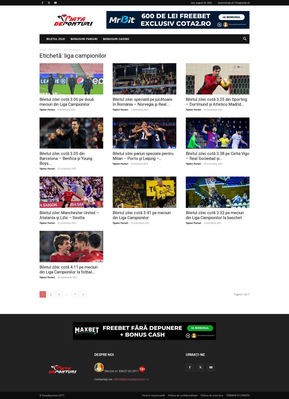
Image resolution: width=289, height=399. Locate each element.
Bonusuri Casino (116, 39)
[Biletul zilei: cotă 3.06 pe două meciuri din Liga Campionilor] (71, 78)
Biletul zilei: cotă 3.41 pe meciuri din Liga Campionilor (142, 215)
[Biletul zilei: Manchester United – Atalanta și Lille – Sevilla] (71, 192)
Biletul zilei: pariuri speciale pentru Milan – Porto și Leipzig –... (143, 156)
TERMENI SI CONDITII (237, 395)
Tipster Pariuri (47, 109)
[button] (244, 39)
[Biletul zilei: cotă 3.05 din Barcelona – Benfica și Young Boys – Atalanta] (71, 133)
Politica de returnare (212, 395)
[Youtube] (55, 3)
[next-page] (83, 294)
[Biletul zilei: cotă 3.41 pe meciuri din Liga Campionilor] (144, 192)
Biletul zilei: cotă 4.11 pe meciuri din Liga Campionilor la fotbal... (69, 269)
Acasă (43, 49)
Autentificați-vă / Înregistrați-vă (233, 2)
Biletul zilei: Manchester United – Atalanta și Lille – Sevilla (69, 215)
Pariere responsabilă (153, 395)
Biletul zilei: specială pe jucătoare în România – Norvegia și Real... (142, 102)
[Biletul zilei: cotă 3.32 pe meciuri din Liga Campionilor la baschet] (217, 192)
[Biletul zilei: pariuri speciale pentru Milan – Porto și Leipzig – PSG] (144, 133)
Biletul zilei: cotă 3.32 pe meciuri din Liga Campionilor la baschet (215, 215)
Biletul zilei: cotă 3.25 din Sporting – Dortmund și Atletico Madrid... (216, 102)
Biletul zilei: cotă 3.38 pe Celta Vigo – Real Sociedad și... (217, 156)
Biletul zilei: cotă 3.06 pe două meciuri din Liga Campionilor (67, 102)
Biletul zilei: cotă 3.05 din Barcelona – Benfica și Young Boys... (66, 158)
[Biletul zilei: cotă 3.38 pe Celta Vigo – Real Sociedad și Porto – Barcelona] (217, 133)
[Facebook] (42, 3)
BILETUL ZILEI (55, 39)
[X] (49, 3)
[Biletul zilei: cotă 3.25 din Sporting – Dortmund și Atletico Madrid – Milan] (217, 78)
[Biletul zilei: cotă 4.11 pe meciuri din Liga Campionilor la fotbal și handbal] (71, 246)
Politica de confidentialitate (183, 395)
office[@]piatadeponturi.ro (131, 379)
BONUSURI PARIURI (84, 39)
